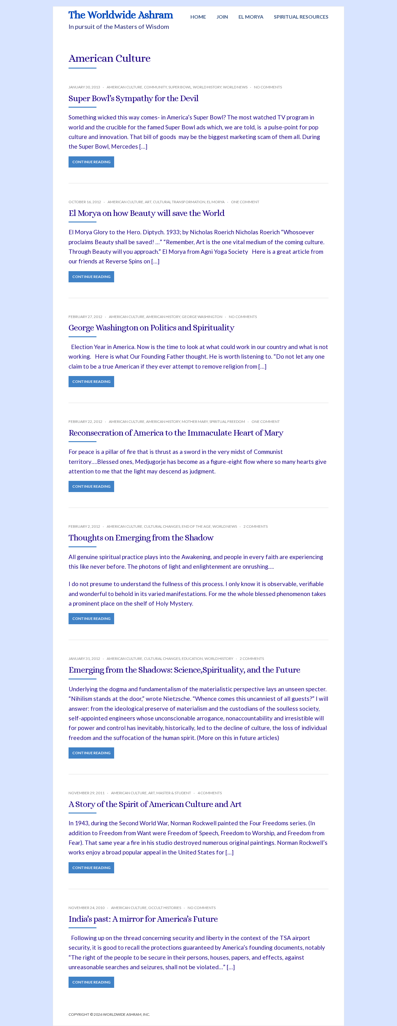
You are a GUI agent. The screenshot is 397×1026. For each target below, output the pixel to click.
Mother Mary (195, 421)
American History (163, 316)
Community (155, 87)
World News (235, 87)
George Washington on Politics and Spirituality (151, 328)
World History (207, 87)
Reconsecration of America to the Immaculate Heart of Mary (176, 433)
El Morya (251, 17)
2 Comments (255, 526)
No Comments (268, 87)
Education (192, 658)
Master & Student (173, 793)
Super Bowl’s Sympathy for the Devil (133, 98)
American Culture (124, 87)
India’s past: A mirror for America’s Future (143, 919)
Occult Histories (164, 907)
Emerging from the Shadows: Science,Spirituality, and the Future (184, 670)
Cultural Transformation (179, 201)
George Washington (202, 316)
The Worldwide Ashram (121, 15)
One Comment (245, 201)
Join (222, 17)
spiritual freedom (227, 421)
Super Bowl (179, 87)
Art (148, 201)
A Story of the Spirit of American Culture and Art (155, 804)
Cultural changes (162, 526)
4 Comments (210, 793)
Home (198, 17)
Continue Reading (91, 161)
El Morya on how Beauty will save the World (147, 213)
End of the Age (196, 526)
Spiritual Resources (301, 17)
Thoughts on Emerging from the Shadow (141, 538)
